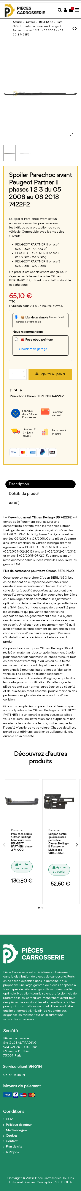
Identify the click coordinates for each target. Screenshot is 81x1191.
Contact (11, 1141)
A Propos (12, 1152)
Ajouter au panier (53, 374)
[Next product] (76, 28)
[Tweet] (15, 390)
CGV (9, 1119)
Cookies (11, 1135)
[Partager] (11, 390)
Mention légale (16, 1130)
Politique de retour (19, 1125)
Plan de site (14, 1146)
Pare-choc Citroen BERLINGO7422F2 (37, 396)
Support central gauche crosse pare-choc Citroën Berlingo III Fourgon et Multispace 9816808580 (58, 844)
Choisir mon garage (33, 349)
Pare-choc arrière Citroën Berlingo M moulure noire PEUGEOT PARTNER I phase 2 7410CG (21, 842)
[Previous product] (73, 28)
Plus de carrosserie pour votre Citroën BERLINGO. (39, 571)
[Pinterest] (21, 390)
